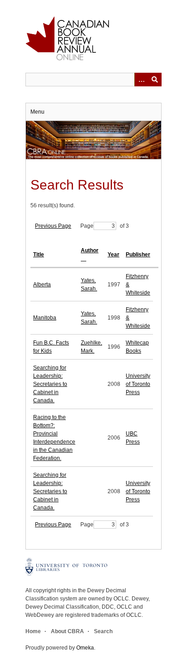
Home (33, 631)
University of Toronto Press (138, 384)
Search (103, 631)
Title (38, 254)
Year (113, 254)
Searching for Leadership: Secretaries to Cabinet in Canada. (50, 384)
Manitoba (44, 318)
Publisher (138, 254)
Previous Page (53, 226)
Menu (37, 112)
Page (87, 226)
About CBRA (67, 631)
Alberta (42, 284)
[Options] (141, 79)
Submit (155, 79)
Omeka (85, 648)
